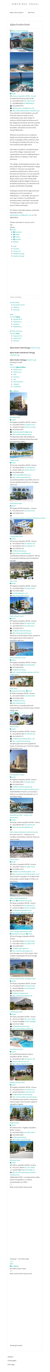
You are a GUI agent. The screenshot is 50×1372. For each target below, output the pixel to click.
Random (16, 324)
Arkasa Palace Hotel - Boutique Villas (23, 979)
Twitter (17, 234)
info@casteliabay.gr (19, 551)
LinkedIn (18, 239)
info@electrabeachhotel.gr (21, 631)
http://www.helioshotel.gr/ (21, 741)
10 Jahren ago (35, 348)
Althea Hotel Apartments (18, 898)
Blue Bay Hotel (15, 417)
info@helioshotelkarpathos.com (23, 739)
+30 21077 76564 (29, 1167)
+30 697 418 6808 (29, 1021)
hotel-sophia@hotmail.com (21, 475)
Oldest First (17, 322)
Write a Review (16, 331)
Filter (11, 314)
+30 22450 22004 (29, 588)
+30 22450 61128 (29, 1059)
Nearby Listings (18, 256)
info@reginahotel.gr (19, 1137)
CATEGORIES (12, 1361)
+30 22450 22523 (29, 511)
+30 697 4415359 (29, 1092)
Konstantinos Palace (17, 775)
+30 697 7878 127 (29, 470)
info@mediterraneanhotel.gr (22, 1094)
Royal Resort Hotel (16, 1049)
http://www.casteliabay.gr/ (21, 553)
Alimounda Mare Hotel (18, 658)
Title (14, 374)
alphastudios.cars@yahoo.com (23, 108)
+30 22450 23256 (29, 623)
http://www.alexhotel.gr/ (20, 596)
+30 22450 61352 (29, 101)
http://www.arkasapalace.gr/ (22, 996)
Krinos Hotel (14, 859)
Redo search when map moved (21, 1187)
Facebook (18, 232)
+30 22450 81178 (29, 544)
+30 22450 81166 (29, 825)
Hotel (14, 94)
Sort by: (15, 317)
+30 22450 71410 (29, 867)
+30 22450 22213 (29, 1090)
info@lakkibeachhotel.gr (20, 1026)
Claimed (16, 384)
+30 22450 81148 (29, 734)
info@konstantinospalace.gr (22, 787)
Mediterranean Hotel (17, 1082)
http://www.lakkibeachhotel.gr (22, 1029)
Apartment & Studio (19, 691)
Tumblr (17, 237)
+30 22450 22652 (29, 1132)
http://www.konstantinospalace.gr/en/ (25, 789)
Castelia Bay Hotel (16, 536)
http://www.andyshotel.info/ (22, 1064)
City (14, 379)
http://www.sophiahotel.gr (21, 477)
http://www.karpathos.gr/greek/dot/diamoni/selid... (28, 518)
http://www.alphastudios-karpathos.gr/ (26, 111)
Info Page (31, 12)
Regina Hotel (14, 1123)
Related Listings (18, 254)
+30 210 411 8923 (29, 1019)
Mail (16, 242)
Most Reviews (18, 382)
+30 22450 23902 (29, 665)
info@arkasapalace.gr (20, 993)
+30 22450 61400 (29, 696)
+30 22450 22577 (29, 626)
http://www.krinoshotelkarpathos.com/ (26, 874)
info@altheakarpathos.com (22, 910)
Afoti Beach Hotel (16, 503)
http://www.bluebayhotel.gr (22, 434)
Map (15, 246)
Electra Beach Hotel (16, 616)
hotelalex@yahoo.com (20, 593)
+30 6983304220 (28, 103)
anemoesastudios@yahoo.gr (22, 827)
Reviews (16, 249)
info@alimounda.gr (19, 670)
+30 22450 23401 (29, 782)
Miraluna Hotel (15, 1160)
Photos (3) (16, 251)
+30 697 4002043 (29, 988)
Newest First (17, 319)
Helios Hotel (14, 727)
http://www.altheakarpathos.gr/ (23, 913)
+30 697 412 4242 (29, 427)
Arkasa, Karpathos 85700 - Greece (24, 96)
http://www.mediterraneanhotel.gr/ (24, 1097)
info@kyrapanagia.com (20, 948)
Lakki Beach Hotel (16, 1012)
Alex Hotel (13, 581)
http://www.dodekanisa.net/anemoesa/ (24, 832)
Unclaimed (17, 387)
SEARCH (10, 1357)
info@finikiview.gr (18, 701)
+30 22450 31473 (29, 944)
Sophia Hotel (14, 460)
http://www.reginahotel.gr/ (21, 1140)
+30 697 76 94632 (29, 908)
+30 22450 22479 (29, 425)
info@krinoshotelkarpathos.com (23, 872)
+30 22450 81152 (29, 905)
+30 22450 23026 (29, 941)
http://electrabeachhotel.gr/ (22, 633)
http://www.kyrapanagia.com (22, 951)
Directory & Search (16, 12)
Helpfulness (17, 327)
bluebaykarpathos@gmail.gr (22, 432)
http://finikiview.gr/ (18, 703)
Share (13, 230)
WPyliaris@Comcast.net (20, 1061)
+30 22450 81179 (29, 546)
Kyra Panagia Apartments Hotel (21, 931)
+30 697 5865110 (29, 1170)
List (12, 391)
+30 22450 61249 (29, 986)
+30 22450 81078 (29, 468)
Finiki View (13, 688)
